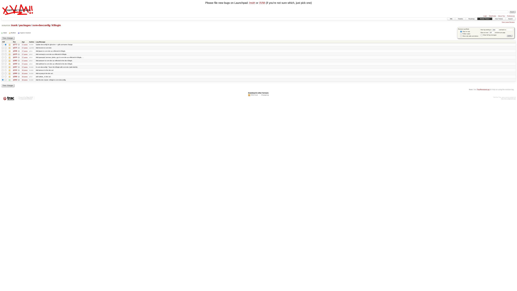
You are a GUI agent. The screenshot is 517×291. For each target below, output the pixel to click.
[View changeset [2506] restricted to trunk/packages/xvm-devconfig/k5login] (19, 51)
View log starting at (486, 29)
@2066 (15, 77)
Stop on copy (466, 31)
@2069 (15, 73)
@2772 (15, 45)
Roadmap (472, 19)
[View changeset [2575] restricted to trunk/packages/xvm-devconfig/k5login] (19, 48)
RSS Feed (254, 95)
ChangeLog (265, 95)
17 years (25, 44)
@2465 (15, 61)
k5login (56, 25)
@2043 (15, 80)
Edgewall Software (26, 98)
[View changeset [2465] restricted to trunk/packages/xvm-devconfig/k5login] (19, 61)
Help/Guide (492, 16)
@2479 (15, 54)
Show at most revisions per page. (493, 32)
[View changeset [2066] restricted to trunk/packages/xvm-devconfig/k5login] (19, 77)
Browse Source (485, 19)
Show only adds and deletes (470, 36)
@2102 (15, 70)
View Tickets (499, 19)
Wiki (451, 19)
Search (510, 19)
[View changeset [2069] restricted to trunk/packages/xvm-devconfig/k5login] (19, 73)
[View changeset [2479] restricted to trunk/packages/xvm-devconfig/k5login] (19, 54)
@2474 (15, 57)
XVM (262, 2)
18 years (25, 70)
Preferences (511, 16)
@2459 (15, 64)
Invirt (252, 2)
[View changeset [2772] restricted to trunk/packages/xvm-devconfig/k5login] (19, 45)
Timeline (460, 19)
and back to (502, 29)
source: (6, 25)
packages (25, 25)
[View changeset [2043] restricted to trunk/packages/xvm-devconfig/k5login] (19, 80)
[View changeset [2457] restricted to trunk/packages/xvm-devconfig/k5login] (19, 67)
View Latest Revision (508, 22)
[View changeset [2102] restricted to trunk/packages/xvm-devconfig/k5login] (19, 70)
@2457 (15, 67)
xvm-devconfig (41, 25)
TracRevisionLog (483, 89)
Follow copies (466, 33)
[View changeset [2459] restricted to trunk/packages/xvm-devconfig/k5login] (19, 64)
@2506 (15, 51)
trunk (14, 25)
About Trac (501, 16)
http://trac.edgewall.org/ (508, 98)
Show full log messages (490, 35)
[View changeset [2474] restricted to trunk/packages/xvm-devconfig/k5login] (19, 57)
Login (485, 16)
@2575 (15, 48)
